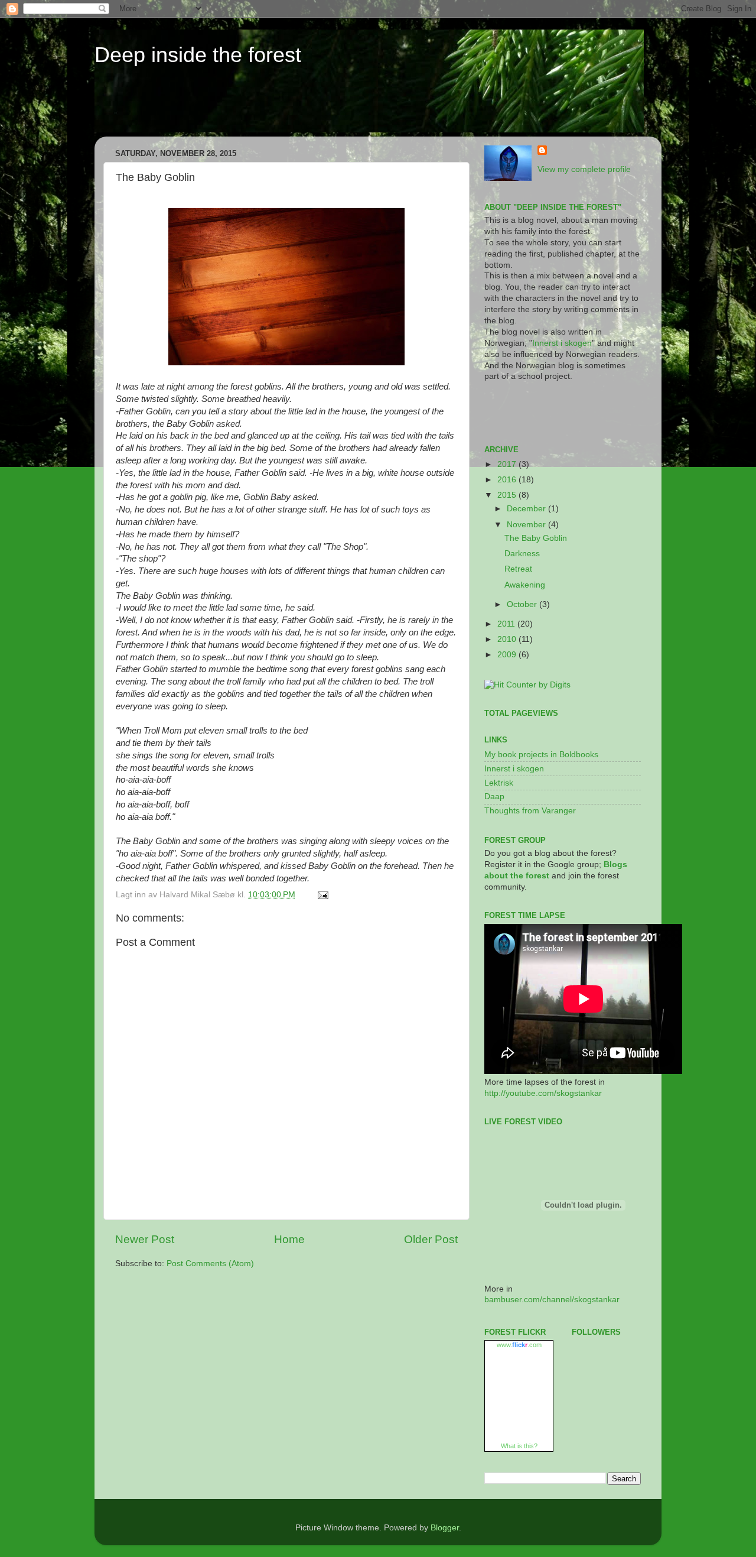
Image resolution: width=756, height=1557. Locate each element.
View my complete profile (584, 169)
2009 (508, 654)
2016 (508, 479)
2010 (508, 639)
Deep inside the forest (197, 55)
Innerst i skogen (562, 343)
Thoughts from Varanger (530, 810)
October (523, 604)
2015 (508, 495)
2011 (507, 623)
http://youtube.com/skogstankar (543, 1093)
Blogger (445, 1527)
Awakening (524, 584)
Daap (494, 796)
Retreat (518, 569)
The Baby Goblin (535, 538)
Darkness (522, 553)
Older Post (431, 1239)
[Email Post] (321, 894)
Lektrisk (498, 782)
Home (289, 1239)
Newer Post (144, 1239)
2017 (508, 464)
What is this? (519, 1445)
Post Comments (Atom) (210, 1263)
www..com (519, 1344)
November (527, 524)
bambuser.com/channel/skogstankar (552, 1299)
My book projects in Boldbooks (541, 754)
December (527, 508)
